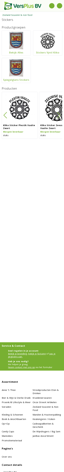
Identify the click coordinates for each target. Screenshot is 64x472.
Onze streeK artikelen (45, 402)
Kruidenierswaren (42, 397)
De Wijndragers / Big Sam (46, 431)
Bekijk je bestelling (17, 353)
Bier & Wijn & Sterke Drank (16, 397)
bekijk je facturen (37, 353)
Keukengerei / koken (44, 419)
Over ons (7, 456)
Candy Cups (8, 431)
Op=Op (6, 423)
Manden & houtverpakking (47, 414)
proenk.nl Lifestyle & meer (16, 402)
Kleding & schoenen (12, 414)
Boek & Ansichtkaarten (14, 419)
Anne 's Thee (9, 389)
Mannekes (7, 435)
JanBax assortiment (43, 435)
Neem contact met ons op (21, 367)
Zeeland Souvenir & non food (17, 15)
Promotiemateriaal (12, 440)
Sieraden (6, 406)
